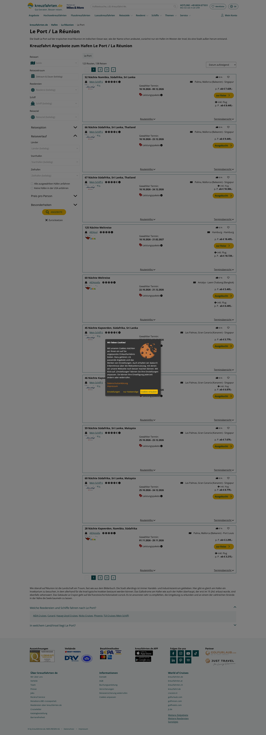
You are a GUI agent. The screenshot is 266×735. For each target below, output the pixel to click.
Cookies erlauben (149, 391)
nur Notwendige (130, 391)
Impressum (112, 386)
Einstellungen (113, 391)
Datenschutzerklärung (117, 383)
